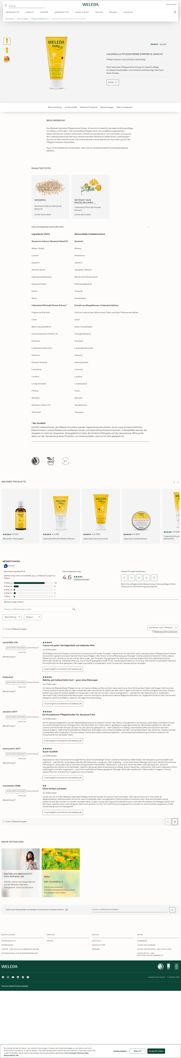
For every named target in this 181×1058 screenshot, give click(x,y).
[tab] (6, 41)
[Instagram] (7, 977)
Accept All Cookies (156, 1051)
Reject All (137, 1051)
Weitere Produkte (88, 107)
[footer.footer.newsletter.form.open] (172, 910)
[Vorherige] (174, 482)
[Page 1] (7, 41)
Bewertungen (107, 107)
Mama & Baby (22, 19)
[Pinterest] (22, 977)
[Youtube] (12, 977)
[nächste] (178, 482)
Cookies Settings (120, 1051)
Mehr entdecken (125, 107)
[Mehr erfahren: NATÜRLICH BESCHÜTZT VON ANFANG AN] (20, 872)
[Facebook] (2, 977)
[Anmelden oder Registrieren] (175, 12)
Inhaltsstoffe (71, 107)
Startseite (9, 19)
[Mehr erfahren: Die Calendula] (61, 872)
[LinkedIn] (17, 977)
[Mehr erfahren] (35, 461)
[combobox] (111, 82)
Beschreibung (55, 107)
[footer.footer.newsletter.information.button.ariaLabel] (66, 909)
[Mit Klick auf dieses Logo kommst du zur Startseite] (91, 4)
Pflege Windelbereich (40, 19)
